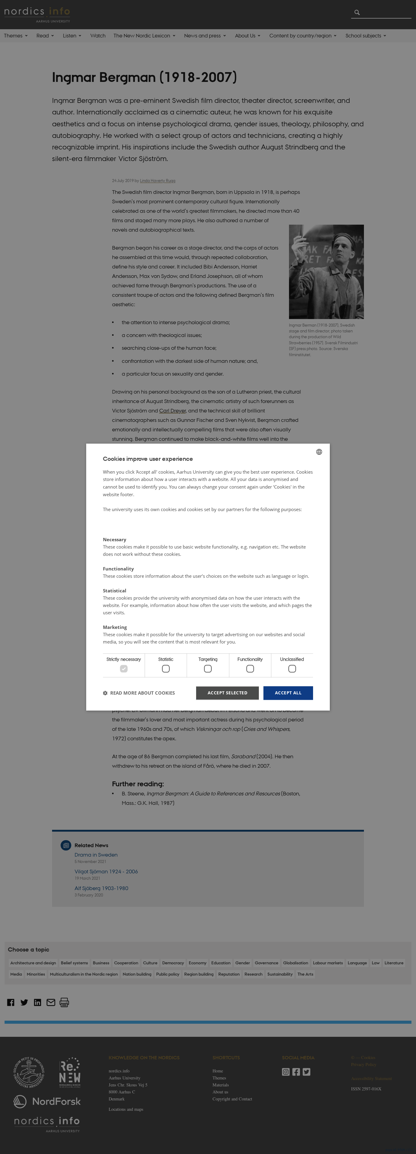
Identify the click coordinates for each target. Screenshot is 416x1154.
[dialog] (208, 577)
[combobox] (319, 452)
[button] (139, 693)
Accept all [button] (288, 693)
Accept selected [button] (227, 693)
